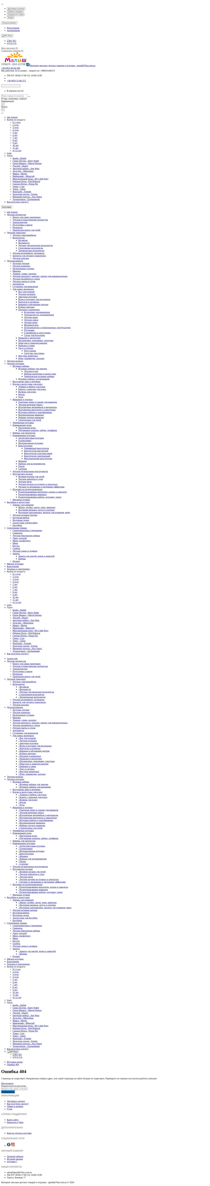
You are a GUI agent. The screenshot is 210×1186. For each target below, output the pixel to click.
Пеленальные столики (23, 268)
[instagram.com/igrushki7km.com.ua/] (13, 1145)
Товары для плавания (23, 505)
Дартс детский (20, 538)
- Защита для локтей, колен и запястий (37, 951)
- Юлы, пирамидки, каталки (32, 774)
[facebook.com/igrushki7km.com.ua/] (8, 1145)
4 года (16, 130)
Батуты (16, 546)
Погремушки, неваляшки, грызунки (35, 340)
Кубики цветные (26, 307)
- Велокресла (24, 689)
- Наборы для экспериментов (32, 859)
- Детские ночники (27, 741)
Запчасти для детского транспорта (29, 255)
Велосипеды (19, 238)
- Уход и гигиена (26, 769)
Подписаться (8, 1092)
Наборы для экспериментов (31, 463)
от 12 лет (17, 150)
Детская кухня (31, 371)
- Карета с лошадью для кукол (32, 797)
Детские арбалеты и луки (30, 479)
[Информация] (2, 4)
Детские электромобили (24, 235)
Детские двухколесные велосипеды (35, 245)
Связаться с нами (15, 15)
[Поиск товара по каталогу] (29, 96)
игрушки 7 (12, 1161)
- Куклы (22, 802)
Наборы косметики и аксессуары (40, 374)
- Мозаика (23, 856)
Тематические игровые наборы (39, 376)
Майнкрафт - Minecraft (23, 176)
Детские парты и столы (24, 281)
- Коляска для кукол (27, 800)
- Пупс (21, 805)
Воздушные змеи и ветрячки (26, 381)
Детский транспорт (16, 232)
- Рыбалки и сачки (27, 766)
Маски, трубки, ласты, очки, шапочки (36, 507)
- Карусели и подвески (29, 748)
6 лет (15, 135)
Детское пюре (30, 322)
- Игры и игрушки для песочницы (35, 746)
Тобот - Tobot (19, 189)
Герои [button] (10, 155)
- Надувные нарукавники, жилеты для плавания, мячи (44, 907)
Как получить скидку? (18, 202)
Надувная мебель (21, 517)
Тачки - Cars (18, 186)
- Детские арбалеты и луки (31, 874)
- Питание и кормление (29, 756)
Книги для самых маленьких (27, 217)
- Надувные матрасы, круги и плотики (37, 905)
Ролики (16, 561)
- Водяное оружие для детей (32, 871)
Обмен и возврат (15, 12)
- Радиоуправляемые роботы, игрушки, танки (40, 892)
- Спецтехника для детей (30, 828)
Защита (16, 553)
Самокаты (17, 533)
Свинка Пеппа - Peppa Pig (25, 184)
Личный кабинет (15, 1156)
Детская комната (15, 261)
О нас (9, 1109)
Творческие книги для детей (26, 230)
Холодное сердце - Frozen (25, 194)
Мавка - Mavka (20, 173)
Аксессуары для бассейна (25, 523)
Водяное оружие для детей (31, 476)
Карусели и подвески (28, 302)
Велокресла (24, 243)
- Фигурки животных (28, 771)
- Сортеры (23, 864)
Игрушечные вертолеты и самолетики (37, 410)
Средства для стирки (34, 353)
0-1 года (16, 122)
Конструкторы (25, 446)
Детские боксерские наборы (26, 535)
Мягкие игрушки (15, 564)
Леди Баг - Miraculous (23, 171)
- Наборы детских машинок (31, 825)
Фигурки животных (28, 356)
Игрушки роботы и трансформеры (35, 412)
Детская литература (16, 214)
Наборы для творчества (24, 433)
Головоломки (24, 440)
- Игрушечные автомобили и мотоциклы (38, 815)
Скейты (16, 548)
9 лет (15, 143)
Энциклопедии (20, 222)
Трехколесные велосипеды (31, 250)
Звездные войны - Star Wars (26, 168)
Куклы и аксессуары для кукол (27, 384)
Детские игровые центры (25, 515)
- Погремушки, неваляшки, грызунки (36, 761)
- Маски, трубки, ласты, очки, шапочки (37, 902)
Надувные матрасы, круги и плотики (36, 510)
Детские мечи (25, 481)
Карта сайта (12, 1120)
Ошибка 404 (13, 1064)
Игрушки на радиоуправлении (27, 489)
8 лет (15, 140)
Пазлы (21, 466)
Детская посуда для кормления (39, 315)
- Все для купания (27, 738)
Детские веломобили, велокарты (28, 253)
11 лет (15, 148)
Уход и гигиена (25, 348)
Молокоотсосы (31, 325)
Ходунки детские (21, 263)
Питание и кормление (29, 309)
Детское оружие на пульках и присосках (38, 484)
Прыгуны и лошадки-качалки (32, 343)
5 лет (15, 132)
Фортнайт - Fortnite (22, 191)
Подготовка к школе (22, 225)
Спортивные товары (17, 528)
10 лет (16, 145)
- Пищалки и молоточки (30, 758)
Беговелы (23, 240)
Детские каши (31, 317)
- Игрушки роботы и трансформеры (35, 820)
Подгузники (30, 350)
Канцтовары (13, 566)
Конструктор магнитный (36, 451)
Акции (10, 18)
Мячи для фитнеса (21, 541)
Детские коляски (15, 361)
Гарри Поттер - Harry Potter (26, 161)
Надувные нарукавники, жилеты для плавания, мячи (44, 512)
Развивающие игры (22, 425)
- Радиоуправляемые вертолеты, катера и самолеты (43, 887)
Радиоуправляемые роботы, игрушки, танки (39, 497)
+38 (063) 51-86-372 (16, 80)
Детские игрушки (15, 363)
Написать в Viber (15, 1122)
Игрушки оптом (15, 1062)
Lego (9, 153)
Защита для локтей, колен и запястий (36, 556)
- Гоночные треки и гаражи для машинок (38, 810)
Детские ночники (26, 294)
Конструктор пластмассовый (38, 453)
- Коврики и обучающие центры (34, 751)
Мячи (15, 543)
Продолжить (7, 1083)
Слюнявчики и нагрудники (37, 333)
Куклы (21, 394)
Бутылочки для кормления (37, 312)
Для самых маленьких (23, 289)
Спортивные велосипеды (30, 248)
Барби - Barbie (19, 158)
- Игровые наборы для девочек (33, 784)
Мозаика (22, 461)
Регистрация (13, 28)
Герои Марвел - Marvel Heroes (27, 163)
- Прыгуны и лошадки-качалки (33, 764)
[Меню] (2, 113)
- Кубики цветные (27, 753)
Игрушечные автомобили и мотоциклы (37, 407)
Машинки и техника (23, 399)
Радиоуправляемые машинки (32, 494)
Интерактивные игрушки (30, 443)
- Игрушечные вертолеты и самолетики (37, 818)
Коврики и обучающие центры (33, 304)
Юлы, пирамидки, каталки (31, 358)
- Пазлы (22, 861)
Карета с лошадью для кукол (32, 389)
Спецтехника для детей (29, 420)
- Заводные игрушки (28, 743)
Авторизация (13, 30)
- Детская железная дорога (31, 812)
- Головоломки (25, 848)
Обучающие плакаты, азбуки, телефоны (37, 430)
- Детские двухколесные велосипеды (36, 692)
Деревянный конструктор (36, 448)
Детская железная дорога (30, 404)
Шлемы (22, 558)
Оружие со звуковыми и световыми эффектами (41, 487)
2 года (16, 125)
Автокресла (18, 284)
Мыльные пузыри (21, 499)
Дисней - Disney (20, 166)
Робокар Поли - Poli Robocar (26, 181)
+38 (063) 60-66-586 (10, 68)
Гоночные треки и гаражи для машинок (37, 402)
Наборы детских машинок (31, 417)
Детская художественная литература (30, 220)
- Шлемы (22, 954)
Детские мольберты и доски (26, 279)
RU (14, 41)
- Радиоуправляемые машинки (33, 889)
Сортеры (22, 469)
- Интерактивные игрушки (31, 851)
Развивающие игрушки (24, 435)
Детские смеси (31, 320)
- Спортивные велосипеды (31, 694)
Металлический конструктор (38, 458)
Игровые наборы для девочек (32, 368)
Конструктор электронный (37, 456)
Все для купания (26, 291)
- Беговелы (23, 687)
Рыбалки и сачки (26, 345)
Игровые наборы (21, 366)
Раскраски (18, 227)
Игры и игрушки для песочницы (34, 299)
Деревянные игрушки (23, 422)
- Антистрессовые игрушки (31, 846)
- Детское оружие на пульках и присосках (38, 879)
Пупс (20, 397)
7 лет (15, 138)
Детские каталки (21, 258)
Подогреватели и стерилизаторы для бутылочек (47, 327)
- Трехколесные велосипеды (32, 697)
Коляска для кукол (27, 392)
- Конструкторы (26, 853)
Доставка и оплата (16, 9)
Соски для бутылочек (34, 335)
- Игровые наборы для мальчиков (34, 787)
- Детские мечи (25, 877)
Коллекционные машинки (31, 415)
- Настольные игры (27, 836)
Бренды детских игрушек (19, 1133)
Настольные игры (27, 428)
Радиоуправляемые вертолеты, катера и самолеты (42, 492)
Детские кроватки (21, 266)
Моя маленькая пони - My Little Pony (30, 179)
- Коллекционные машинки (31, 823)
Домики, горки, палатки (24, 273)
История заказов (15, 1159)
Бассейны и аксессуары (18, 502)
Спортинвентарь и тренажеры (27, 530)
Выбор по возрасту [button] (16, 120)
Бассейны (17, 525)
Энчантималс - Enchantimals (26, 199)
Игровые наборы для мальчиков (33, 379)
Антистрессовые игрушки (31, 438)
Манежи (17, 271)
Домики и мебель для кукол (31, 386)
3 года (16, 127)
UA (15, 43)
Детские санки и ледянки (25, 551)
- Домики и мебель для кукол (32, 794)
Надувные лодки (21, 520)
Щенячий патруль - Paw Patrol (27, 197)
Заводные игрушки (27, 297)
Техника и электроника (18, 569)
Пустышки (29, 330)
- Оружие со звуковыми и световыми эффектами (42, 882)
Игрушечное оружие (23, 474)
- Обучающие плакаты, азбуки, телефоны (38, 838)
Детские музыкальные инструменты (30, 471)
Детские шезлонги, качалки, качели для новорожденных (40, 276)
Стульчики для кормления (25, 286)
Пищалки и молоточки (29, 338)
